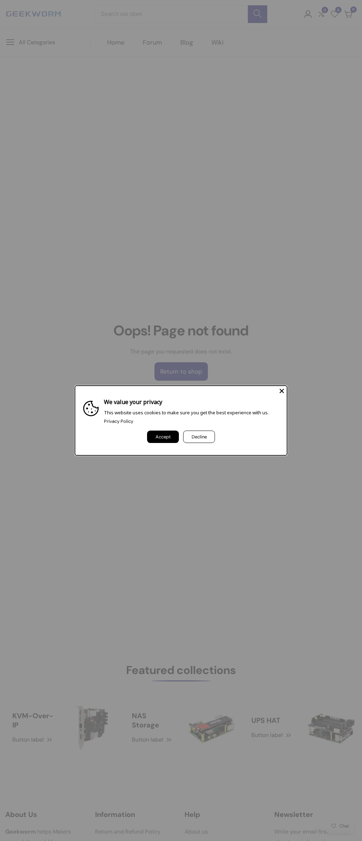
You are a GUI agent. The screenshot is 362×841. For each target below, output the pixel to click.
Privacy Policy (118, 421)
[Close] (281, 390)
